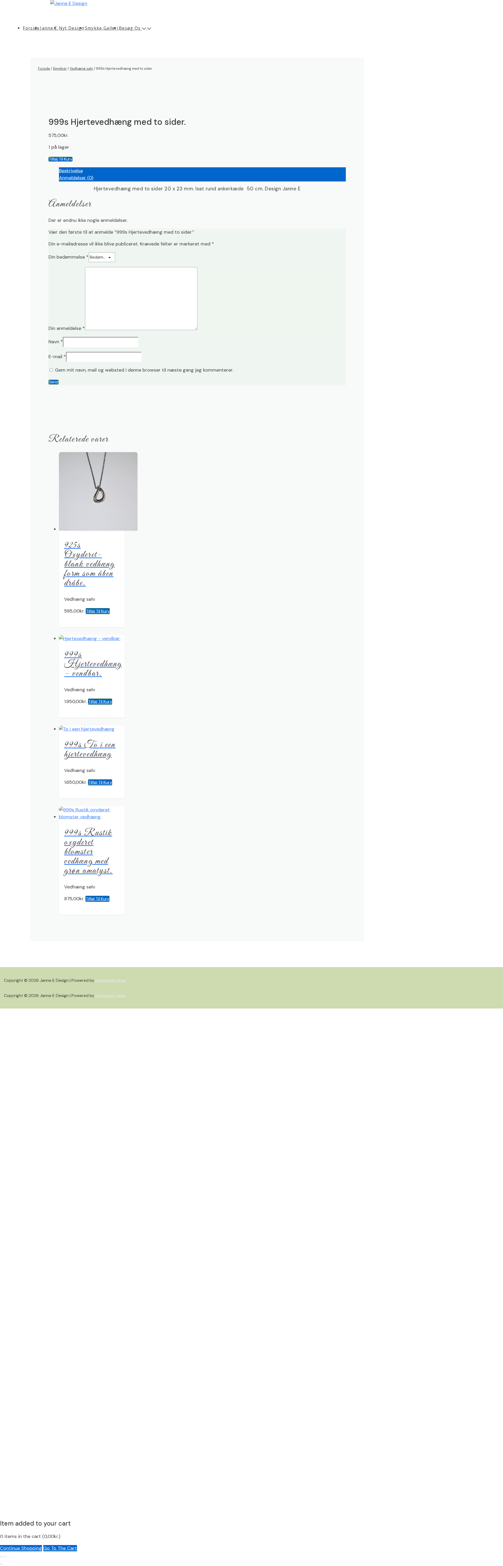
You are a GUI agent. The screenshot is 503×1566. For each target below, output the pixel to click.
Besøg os (129, 28)
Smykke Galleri (101, 28)
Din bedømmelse (68, 257)
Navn (55, 342)
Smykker (60, 68)
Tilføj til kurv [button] (98, 611)
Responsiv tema (110, 980)
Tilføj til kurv (60, 159)
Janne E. (49, 28)
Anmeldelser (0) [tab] (76, 178)
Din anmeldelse (66, 328)
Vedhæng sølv (81, 68)
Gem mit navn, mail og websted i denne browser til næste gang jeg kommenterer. (144, 370)
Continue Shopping (21, 1548)
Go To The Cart (60, 1548)
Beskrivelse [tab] (71, 171)
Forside (31, 28)
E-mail (57, 356)
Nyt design (71, 28)
